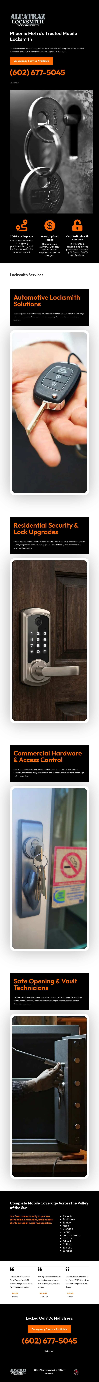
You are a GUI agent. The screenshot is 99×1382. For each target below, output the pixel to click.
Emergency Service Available (31, 60)
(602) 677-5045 (37, 72)
